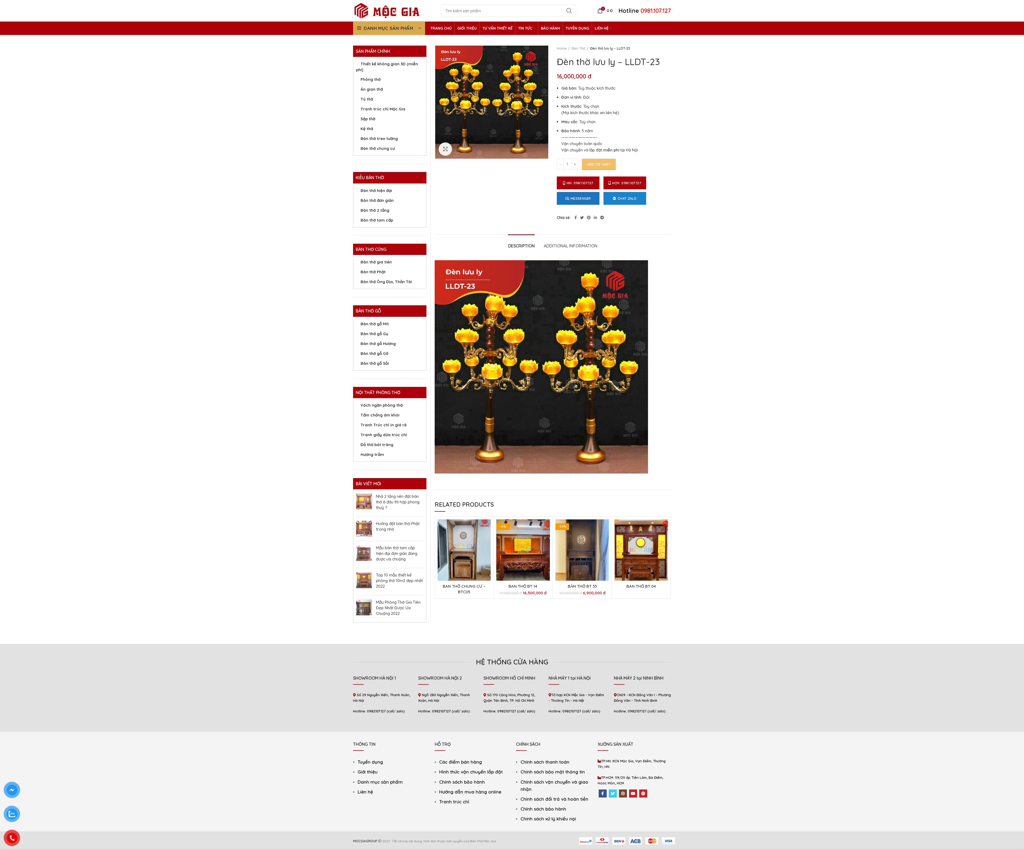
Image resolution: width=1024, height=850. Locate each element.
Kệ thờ (367, 128)
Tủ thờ (367, 99)
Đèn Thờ (578, 48)
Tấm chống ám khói (380, 415)
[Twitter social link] (581, 217)
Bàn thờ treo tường (379, 138)
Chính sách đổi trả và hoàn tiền (554, 799)
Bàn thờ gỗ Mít (375, 323)
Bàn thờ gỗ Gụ (374, 333)
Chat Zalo (627, 198)
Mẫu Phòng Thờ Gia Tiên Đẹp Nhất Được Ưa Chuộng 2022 (398, 608)
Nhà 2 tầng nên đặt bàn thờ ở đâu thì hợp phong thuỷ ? (397, 502)
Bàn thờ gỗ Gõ (375, 353)
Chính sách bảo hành (462, 782)
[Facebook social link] (575, 217)
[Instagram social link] (623, 793)
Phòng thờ (371, 79)
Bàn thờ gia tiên (376, 261)
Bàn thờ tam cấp (377, 220)
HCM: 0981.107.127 (626, 183)
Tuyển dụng (370, 762)
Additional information (570, 245)
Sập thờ (368, 118)
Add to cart (598, 164)
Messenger (581, 198)
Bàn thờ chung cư (378, 148)
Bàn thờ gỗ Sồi (375, 363)
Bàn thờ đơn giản (377, 200)
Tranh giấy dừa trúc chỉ (384, 434)
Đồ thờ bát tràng (377, 444)
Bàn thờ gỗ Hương (378, 343)
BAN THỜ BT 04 (641, 586)
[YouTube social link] (633, 793)
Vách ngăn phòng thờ (382, 405)
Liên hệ (365, 792)
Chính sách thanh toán (545, 762)
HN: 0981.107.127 (580, 183)
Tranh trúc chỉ (454, 801)
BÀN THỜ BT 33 (582, 586)
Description (521, 245)
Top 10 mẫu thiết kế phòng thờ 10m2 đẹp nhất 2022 (399, 580)
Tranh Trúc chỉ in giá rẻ (384, 424)
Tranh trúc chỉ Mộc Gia (383, 108)
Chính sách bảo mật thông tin (553, 772)
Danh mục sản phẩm (380, 782)
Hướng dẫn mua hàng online (470, 792)
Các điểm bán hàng (460, 762)
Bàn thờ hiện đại (376, 190)
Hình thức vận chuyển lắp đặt (471, 772)
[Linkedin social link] (595, 217)
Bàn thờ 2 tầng (375, 210)
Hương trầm (372, 454)
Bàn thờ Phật (373, 271)
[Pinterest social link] (588, 217)
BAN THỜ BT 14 (523, 586)
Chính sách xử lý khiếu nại (548, 818)
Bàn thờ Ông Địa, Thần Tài (386, 281)
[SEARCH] (568, 11)
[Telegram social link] (602, 217)
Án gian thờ (372, 89)
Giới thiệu (368, 772)
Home (562, 48)
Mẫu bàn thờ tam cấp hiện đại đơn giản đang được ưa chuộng (396, 553)
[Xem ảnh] (445, 149)
